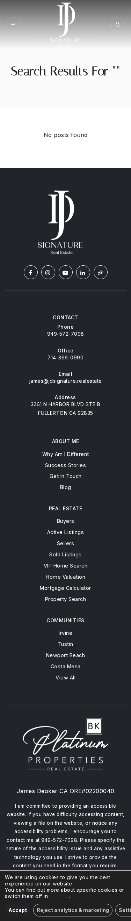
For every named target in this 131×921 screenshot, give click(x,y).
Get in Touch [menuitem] (66, 476)
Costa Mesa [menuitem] (66, 666)
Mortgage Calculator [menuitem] (65, 588)
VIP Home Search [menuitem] (66, 566)
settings (59, 896)
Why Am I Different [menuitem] (65, 454)
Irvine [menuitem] (65, 633)
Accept (17, 910)
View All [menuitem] (65, 677)
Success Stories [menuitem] (65, 465)
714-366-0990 (65, 357)
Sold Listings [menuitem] (65, 554)
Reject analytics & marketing (73, 910)
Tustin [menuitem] (65, 644)
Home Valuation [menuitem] (65, 577)
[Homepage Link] (65, 23)
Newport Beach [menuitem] (65, 655)
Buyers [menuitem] (65, 521)
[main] (65, 84)
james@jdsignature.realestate (65, 381)
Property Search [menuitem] (65, 599)
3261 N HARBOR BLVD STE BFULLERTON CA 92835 (66, 408)
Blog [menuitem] (65, 487)
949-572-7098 (65, 334)
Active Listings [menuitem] (65, 532)
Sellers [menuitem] (65, 543)
